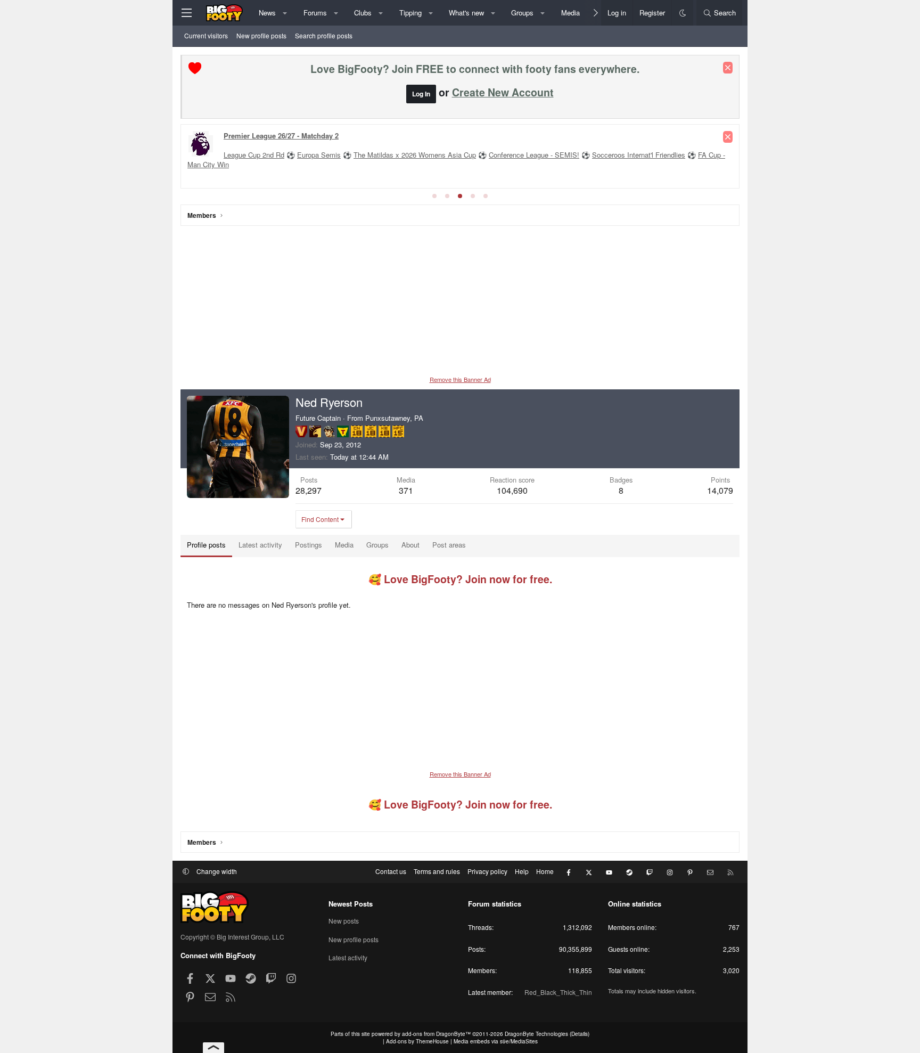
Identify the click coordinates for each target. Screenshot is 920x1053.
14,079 (720, 490)
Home (545, 871)
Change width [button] (216, 871)
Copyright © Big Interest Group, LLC (232, 936)
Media (570, 12)
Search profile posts (323, 35)
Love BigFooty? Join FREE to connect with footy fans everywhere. (474, 68)
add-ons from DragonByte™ (436, 1034)
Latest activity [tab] (260, 545)
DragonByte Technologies (536, 1034)
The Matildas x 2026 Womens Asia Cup (415, 155)
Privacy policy (487, 871)
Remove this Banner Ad (460, 379)
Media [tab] (344, 545)
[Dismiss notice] (728, 68)
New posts (343, 921)
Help (522, 871)
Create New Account (503, 92)
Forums (315, 12)
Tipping (410, 12)
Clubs (363, 12)
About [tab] (410, 545)
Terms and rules (437, 871)
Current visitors (206, 35)
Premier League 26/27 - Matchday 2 (281, 135)
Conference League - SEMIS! (534, 155)
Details (579, 1034)
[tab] (434, 196)
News (267, 12)
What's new (466, 12)
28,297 (308, 490)
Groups (522, 12)
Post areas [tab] (449, 545)
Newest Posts (350, 904)
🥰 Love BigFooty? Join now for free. (460, 579)
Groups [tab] (377, 545)
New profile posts (261, 35)
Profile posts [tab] (206, 545)
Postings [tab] (308, 545)
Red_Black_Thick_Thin (558, 992)
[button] (285, 13)
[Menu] (186, 13)
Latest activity (347, 957)
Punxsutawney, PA (394, 418)
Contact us (390, 871)
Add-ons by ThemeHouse (417, 1041)
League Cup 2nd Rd (254, 155)
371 (406, 490)
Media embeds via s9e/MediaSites (496, 1041)
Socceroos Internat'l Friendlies (638, 155)
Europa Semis (319, 155)
